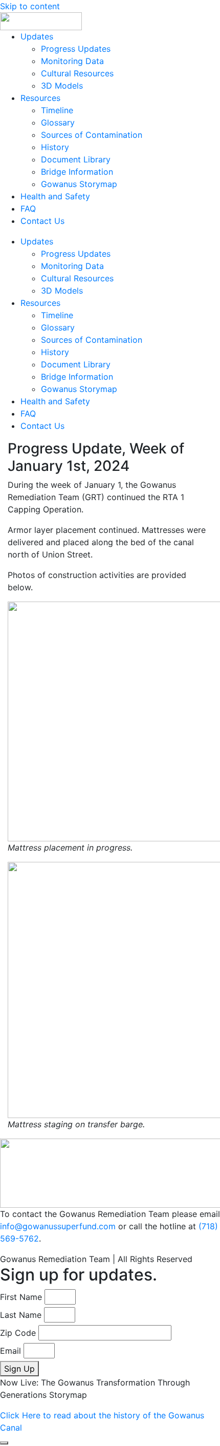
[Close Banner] (4, 1442)
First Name (21, 1297)
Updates (36, 36)
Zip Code (18, 1333)
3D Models (62, 85)
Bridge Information (77, 172)
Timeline (57, 110)
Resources (40, 98)
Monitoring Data (72, 61)
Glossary (58, 122)
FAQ (28, 208)
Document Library (76, 159)
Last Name (20, 1315)
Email (10, 1351)
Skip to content (30, 6)
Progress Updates (76, 49)
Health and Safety (55, 196)
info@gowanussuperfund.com (58, 1226)
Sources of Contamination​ (91, 135)
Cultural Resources (77, 73)
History (55, 147)
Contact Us (42, 221)
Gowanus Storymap (79, 184)
